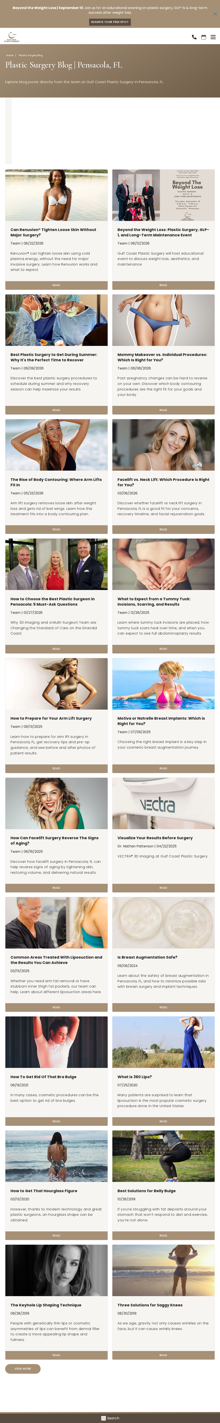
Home (9, 55)
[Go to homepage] (92, 37)
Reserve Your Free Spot (110, 22)
